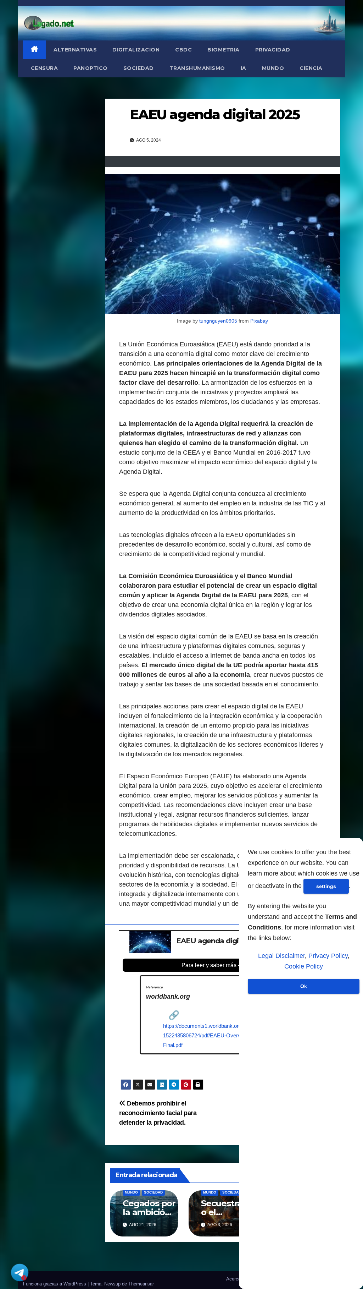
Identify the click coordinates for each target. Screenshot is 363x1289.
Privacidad (272, 49)
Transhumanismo (197, 68)
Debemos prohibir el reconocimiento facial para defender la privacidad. (158, 1112)
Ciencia (311, 68)
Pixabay (259, 321)
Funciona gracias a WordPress (55, 1284)
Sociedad (138, 68)
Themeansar (141, 1284)
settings (326, 886)
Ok (303, 986)
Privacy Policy (328, 955)
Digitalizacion (136, 49)
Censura (44, 68)
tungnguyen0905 (218, 321)
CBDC (183, 49)
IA (243, 68)
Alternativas (75, 49)
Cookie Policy (303, 966)
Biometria (223, 49)
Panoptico (90, 68)
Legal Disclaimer (281, 955)
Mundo (273, 68)
